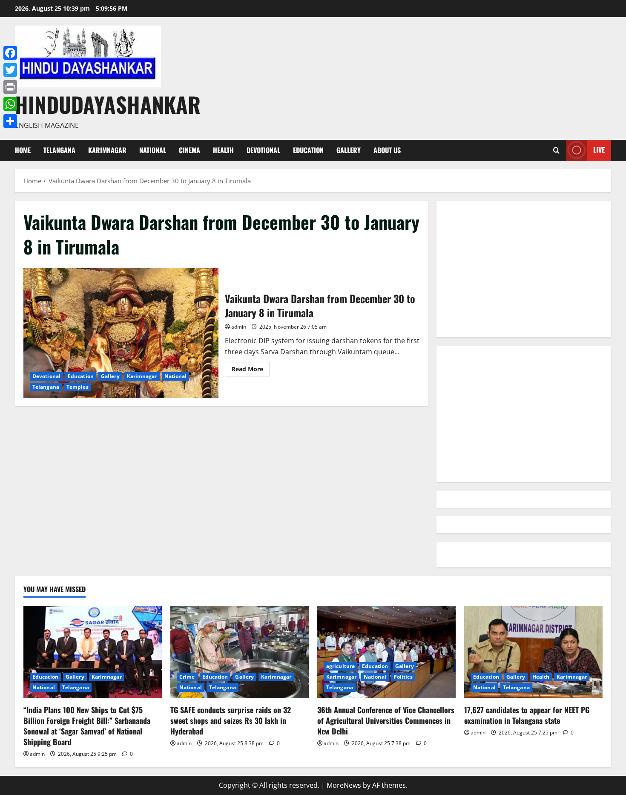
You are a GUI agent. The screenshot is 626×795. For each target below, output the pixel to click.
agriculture (340, 666)
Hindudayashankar (108, 104)
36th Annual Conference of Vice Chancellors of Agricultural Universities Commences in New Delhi (385, 720)
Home (23, 150)
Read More (251, 370)
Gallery (348, 150)
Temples (77, 386)
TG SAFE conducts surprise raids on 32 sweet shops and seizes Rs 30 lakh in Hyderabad (230, 720)
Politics (403, 676)
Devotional (263, 150)
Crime (187, 676)
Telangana (59, 150)
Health (223, 150)
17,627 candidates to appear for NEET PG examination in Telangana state (526, 715)
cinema (189, 150)
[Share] (10, 121)
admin (238, 326)
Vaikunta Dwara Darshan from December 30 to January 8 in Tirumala (120, 333)
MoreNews (344, 785)
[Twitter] (10, 69)
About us (387, 150)
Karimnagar (107, 150)
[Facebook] (10, 52)
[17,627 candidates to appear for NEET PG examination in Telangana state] (533, 652)
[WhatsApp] (10, 104)
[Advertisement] (524, 269)
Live (599, 150)
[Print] (10, 86)
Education (308, 150)
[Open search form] (556, 150)
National (152, 150)
